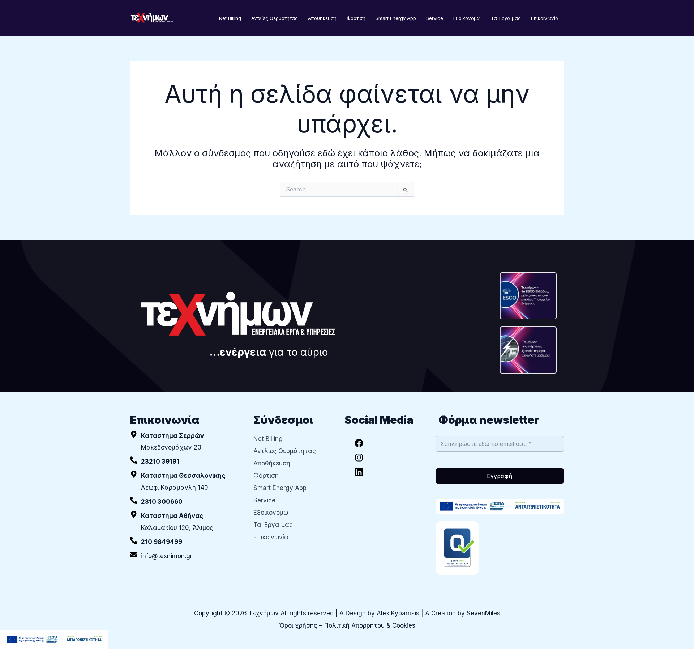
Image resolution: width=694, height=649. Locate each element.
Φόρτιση (356, 18)
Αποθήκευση (322, 18)
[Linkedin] (359, 472)
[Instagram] (359, 457)
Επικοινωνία (544, 18)
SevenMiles (483, 613)
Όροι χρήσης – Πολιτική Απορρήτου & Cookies (347, 625)
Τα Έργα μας (506, 18)
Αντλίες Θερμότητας (274, 18)
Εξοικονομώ (467, 18)
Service (434, 18)
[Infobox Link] (186, 461)
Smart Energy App (396, 18)
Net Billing (230, 18)
